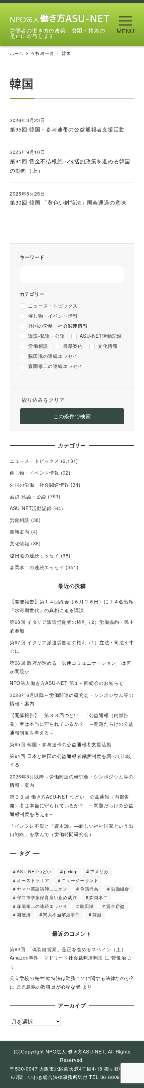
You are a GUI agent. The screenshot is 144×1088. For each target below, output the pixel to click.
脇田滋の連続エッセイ (34, 555)
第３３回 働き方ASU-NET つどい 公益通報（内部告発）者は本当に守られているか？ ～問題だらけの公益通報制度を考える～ (72, 805)
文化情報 (19, 543)
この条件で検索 (72, 416)
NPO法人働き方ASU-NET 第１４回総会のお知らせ (69, 682)
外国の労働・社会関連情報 (39, 484)
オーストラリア (33, 880)
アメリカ (99, 871)
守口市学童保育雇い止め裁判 (47, 897)
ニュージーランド (80, 880)
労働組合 (120, 888)
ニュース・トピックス (34, 460)
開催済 (23, 914)
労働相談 (19, 519)
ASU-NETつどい (34, 871)
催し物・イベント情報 (34, 472)
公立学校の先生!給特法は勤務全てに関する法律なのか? (71, 978)
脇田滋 (87, 906)
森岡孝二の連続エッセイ (37, 567)
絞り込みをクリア (43, 399)
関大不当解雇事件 (61, 914)
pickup (71, 871)
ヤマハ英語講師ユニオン (42, 888)
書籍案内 (19, 531)
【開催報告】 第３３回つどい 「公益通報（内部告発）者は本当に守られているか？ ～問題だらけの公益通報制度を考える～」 (72, 724)
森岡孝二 (98, 897)
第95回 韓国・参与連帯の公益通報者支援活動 (61, 744)
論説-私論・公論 (28, 496)
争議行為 (89, 888)
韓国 (97, 914)
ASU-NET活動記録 (31, 508)
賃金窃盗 (115, 906)
